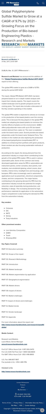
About (22, 387)
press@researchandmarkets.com (14, 344)
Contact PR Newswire (23, 383)
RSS (20, 405)
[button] (23, 45)
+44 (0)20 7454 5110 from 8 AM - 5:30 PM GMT (22, 395)
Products (22, 385)
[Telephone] (38, 3)
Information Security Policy (34, 403)
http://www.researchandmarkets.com (16, 371)
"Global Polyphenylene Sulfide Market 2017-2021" (23, 79)
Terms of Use (6, 403)
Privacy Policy (18, 403)
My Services (22, 390)
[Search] (43, 3)
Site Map (14, 405)
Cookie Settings (30, 405)
